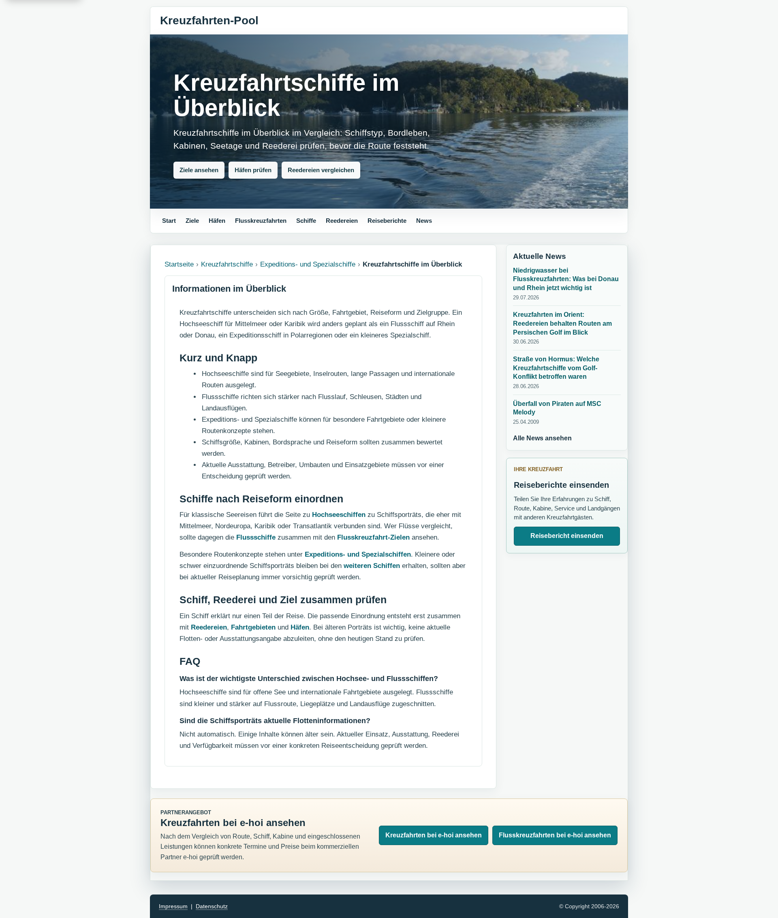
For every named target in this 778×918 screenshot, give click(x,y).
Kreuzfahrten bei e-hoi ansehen (433, 835)
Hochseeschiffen (338, 515)
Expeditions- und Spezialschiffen (358, 554)
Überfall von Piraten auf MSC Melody (557, 408)
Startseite (179, 264)
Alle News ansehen (542, 438)
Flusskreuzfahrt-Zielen (373, 537)
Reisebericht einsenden (566, 535)
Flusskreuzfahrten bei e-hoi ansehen (555, 835)
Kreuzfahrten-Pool (209, 20)
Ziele (192, 220)
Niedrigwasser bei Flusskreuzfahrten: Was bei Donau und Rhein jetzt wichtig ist (566, 279)
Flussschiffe (256, 537)
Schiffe (306, 220)
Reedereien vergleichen (321, 170)
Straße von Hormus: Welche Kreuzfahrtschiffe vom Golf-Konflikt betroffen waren (556, 368)
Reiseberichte (387, 220)
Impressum (173, 906)
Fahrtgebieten (253, 627)
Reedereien (342, 220)
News (424, 220)
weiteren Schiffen (372, 566)
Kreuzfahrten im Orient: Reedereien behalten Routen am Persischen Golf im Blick (562, 323)
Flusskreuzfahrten (260, 220)
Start (169, 220)
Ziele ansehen (199, 170)
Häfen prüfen (253, 170)
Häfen (217, 220)
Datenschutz (212, 906)
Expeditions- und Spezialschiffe (307, 264)
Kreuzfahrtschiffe (227, 264)
